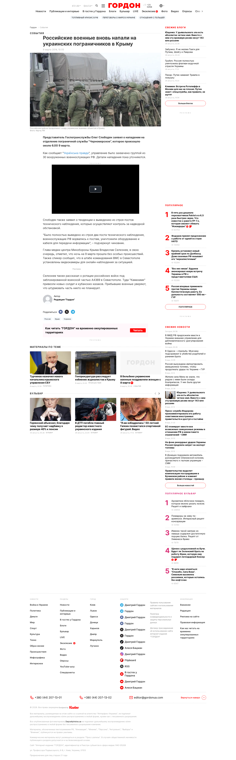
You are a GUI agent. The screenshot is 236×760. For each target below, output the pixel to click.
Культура (35, 634)
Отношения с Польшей (152, 17)
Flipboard (130, 660)
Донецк (94, 622)
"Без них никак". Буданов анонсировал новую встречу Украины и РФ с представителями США (186, 272)
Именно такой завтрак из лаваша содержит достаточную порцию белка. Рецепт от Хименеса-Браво (188, 534)
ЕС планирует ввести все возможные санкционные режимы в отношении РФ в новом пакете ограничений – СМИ (185, 430)
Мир (32, 622)
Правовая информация (192, 622)
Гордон (33, 27)
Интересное (36, 663)
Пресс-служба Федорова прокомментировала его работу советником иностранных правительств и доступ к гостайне (184, 414)
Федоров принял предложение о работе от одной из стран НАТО (188, 238)
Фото (164, 11)
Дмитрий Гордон (135, 605)
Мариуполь (96, 640)
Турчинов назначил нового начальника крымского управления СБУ (46, 379)
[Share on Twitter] (67, 312)
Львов (93, 610)
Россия (48, 319)
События (44, 27)
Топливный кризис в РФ (85, 17)
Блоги (112, 11)
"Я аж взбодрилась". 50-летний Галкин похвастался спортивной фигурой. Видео (140, 426)
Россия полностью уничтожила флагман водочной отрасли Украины (182, 63)
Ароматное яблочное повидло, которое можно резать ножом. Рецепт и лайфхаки (188, 503)
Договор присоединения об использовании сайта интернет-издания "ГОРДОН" (161, 632)
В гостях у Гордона (94, 11)
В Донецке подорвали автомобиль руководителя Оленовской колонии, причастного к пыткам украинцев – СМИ (184, 459)
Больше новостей (185, 485)
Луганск (94, 645)
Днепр (93, 634)
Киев (92, 604)
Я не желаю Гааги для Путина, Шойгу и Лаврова (182, 50)
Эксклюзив (149, 11)
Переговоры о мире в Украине (119, 17)
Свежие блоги (175, 27)
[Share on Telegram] (73, 312)
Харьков (94, 628)
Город (93, 599)
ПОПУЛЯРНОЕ (174, 205)
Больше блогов (185, 103)
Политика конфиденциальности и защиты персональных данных (161, 618)
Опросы (187, 11)
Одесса (94, 616)
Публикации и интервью (64, 11)
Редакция (185, 610)
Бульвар (125, 11)
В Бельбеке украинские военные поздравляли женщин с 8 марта (140, 379)
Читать (138, 330)
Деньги (34, 616)
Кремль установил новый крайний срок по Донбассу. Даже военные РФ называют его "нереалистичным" (187, 254)
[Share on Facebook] (61, 312)
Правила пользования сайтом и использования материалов (161, 605)
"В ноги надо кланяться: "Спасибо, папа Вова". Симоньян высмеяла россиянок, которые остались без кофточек (188, 574)
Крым (57, 319)
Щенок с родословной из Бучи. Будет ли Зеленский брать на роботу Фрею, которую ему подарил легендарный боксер (188, 552)
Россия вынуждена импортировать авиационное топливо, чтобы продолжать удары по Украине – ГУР (185, 367)
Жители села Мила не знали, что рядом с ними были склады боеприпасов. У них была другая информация (182, 380)
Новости (41, 11)
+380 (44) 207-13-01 (48, 697)
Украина (67, 319)
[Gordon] (124, 6)
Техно (33, 640)
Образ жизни (37, 645)
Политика (47, 386)
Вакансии (185, 604)
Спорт (33, 628)
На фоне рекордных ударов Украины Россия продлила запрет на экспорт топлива (185, 445)
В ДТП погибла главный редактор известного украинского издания (89, 426)
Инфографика (37, 657)
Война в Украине (39, 604)
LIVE (135, 11)
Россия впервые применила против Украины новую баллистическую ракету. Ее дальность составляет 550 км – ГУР (188, 292)
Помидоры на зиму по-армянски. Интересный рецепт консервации (187, 518)
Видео (175, 11)
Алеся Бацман (133, 648)
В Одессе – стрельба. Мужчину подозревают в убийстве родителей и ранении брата (185, 354)
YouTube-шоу (67, 666)
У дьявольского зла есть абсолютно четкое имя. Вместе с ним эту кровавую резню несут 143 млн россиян (184, 36)
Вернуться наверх (190, 697)
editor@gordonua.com (148, 697)
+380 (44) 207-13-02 (98, 697)
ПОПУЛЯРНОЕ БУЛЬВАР (180, 493)
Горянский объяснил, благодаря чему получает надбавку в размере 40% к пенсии (50, 426)
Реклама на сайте (189, 616)
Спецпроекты (67, 672)
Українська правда (76, 153)
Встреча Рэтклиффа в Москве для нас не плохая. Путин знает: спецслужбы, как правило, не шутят (185, 90)
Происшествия (94, 383)
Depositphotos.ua (73, 721)
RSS (127, 666)
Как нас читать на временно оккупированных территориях (189, 633)
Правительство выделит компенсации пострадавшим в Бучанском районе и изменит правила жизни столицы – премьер (185, 474)
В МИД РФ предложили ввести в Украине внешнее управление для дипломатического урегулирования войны (184, 339)
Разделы (64, 599)
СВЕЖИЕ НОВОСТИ (177, 327)
